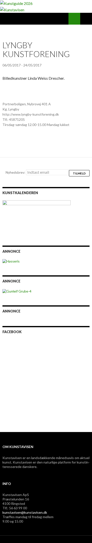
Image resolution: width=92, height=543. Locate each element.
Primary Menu (86, 19)
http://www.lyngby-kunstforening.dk (30, 114)
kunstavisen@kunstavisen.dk (24, 512)
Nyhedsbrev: (16, 172)
